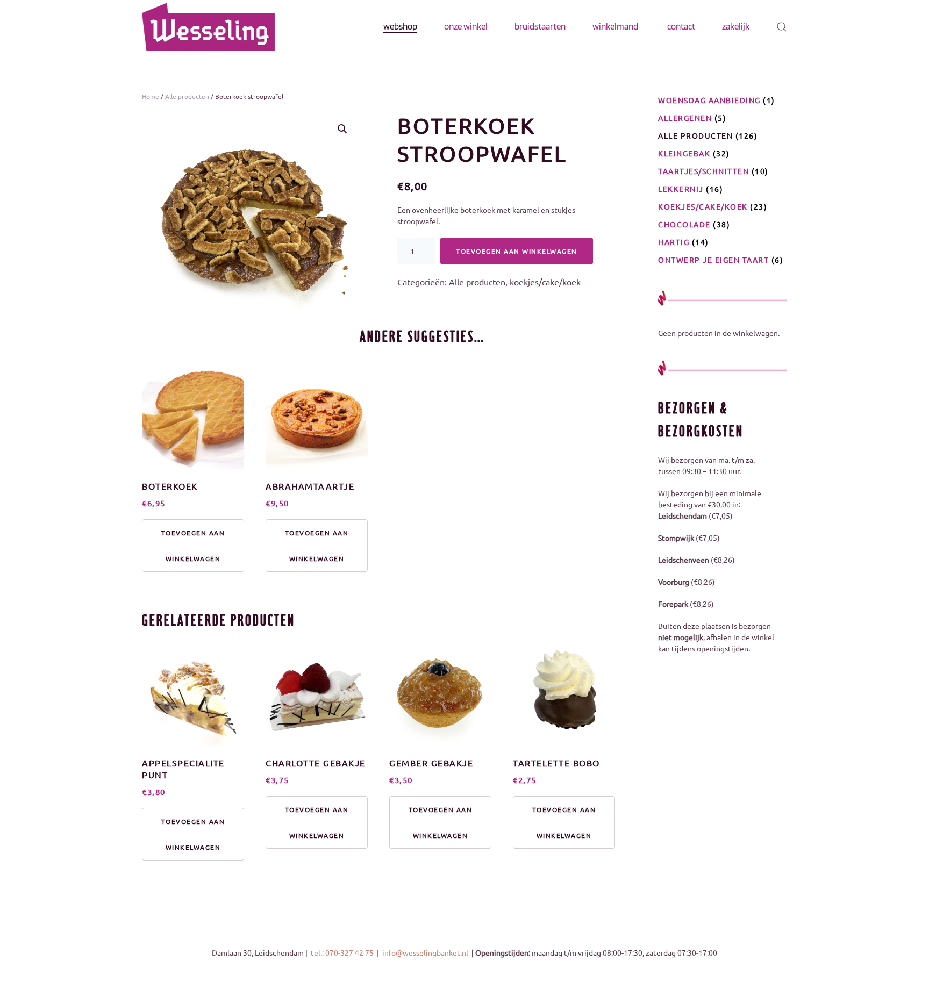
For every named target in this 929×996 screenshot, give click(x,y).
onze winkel (466, 26)
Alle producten (187, 96)
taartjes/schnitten (703, 171)
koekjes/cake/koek (545, 281)
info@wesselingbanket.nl (426, 952)
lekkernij (681, 189)
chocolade (684, 224)
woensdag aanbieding (709, 100)
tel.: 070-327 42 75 (343, 952)
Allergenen (685, 118)
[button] (781, 27)
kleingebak (684, 153)
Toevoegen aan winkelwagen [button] (193, 545)
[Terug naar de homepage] (208, 27)
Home (150, 96)
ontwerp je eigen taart (713, 259)
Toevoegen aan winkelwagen (516, 251)
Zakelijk (735, 26)
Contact (681, 26)
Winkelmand (615, 26)
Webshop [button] (400, 26)
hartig (673, 242)
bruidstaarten (540, 26)
